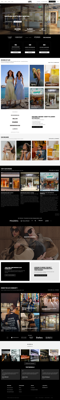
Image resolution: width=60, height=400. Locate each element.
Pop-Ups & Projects (10, 391)
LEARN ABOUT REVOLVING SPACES (40, 275)
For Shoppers (15, 52)
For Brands (30, 52)
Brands (2, 1)
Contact (20, 391)
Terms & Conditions (47, 397)
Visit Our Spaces (8, 21)
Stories (9, 1)
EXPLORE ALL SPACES (54, 170)
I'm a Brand (38, 1)
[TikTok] (43, 387)
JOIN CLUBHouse (17, 21)
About (12, 1)
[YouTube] (45, 387)
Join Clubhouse (52, 1)
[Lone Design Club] (30, 2)
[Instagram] (30, 344)
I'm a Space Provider (44, 1)
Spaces (6, 1)
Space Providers (44, 52)
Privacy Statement (41, 397)
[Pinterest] (31, 344)
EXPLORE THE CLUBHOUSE (30, 363)
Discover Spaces (10, 389)
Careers (36, 397)
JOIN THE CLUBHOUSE (53, 62)
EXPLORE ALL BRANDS (54, 138)
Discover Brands (10, 387)
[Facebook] (28, 344)
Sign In (58, 1)
